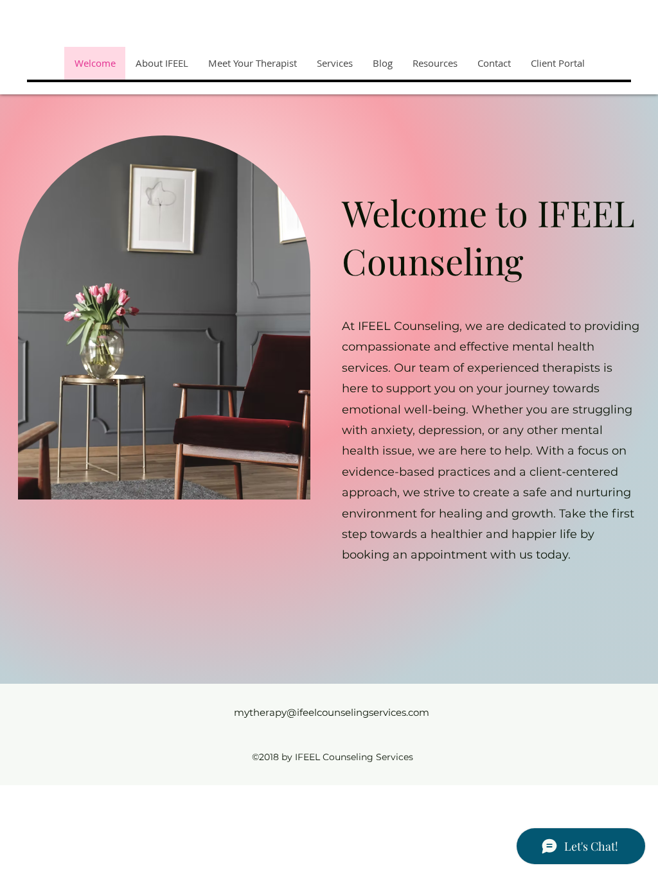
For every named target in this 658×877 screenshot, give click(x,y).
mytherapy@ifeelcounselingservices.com (331, 712)
